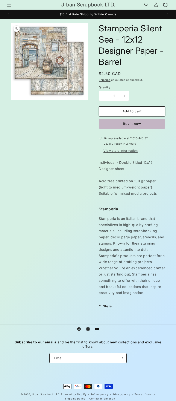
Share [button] (107, 306)
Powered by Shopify (73, 394)
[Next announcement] (167, 14)
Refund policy (99, 394)
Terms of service (145, 394)
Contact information (102, 398)
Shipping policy (75, 398)
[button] (9, 4)
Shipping (105, 79)
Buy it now (132, 124)
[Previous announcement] (8, 14)
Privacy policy (121, 394)
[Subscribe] (121, 358)
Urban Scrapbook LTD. (46, 394)
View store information (120, 150)
